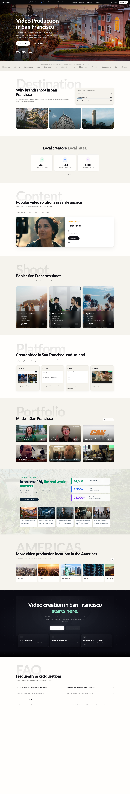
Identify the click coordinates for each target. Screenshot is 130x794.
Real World (74, 2)
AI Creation (81, 2)
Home (17, 15)
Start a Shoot (22, 43)
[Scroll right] (112, 559)
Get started (123, 2)
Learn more (73, 238)
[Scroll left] (108, 559)
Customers (90, 2)
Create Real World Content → (29, 499)
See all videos (107, 419)
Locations (24, 15)
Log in (116, 2)
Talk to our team (38, 43)
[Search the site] (111, 2)
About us (98, 2)
